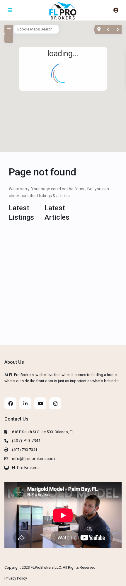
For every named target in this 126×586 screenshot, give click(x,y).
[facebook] (10, 403)
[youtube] (40, 403)
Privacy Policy (15, 578)
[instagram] (55, 403)
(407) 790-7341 (26, 440)
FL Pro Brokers (25, 467)
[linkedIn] (25, 403)
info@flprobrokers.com (33, 458)
